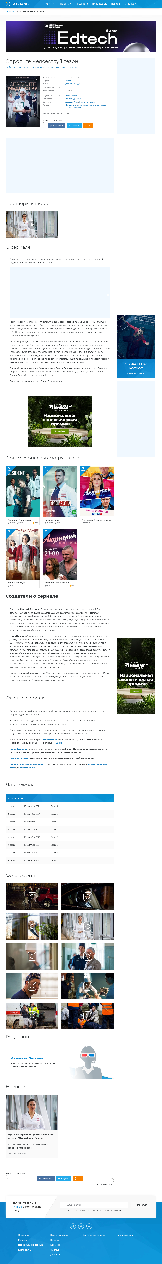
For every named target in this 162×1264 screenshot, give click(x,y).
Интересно (131, 4)
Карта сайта (24, 1250)
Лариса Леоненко (35, 764)
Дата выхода (38, 67)
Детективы (56, 1255)
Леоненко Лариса (87, 102)
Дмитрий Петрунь (19, 758)
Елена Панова (50, 739)
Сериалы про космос (94, 1235)
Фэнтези (55, 1250)
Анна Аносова (17, 764)
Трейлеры (10, 67)
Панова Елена (71, 105)
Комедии (55, 1240)
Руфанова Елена (86, 105)
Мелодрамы (78, 84)
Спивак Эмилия (102, 105)
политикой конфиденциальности (112, 1210)
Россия (68, 81)
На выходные (99, 4)
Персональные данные (30, 1245)
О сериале (23, 67)
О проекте (23, 1235)
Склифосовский (26, 767)
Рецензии (82, 4)
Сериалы (10, 11)
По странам (66, 4)
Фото (50, 67)
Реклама (22, 1240)
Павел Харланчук (18, 749)
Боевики (55, 1245)
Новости (116, 4)
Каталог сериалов (59, 1235)
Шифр (59, 743)
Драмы (68, 84)
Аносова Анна (71, 102)
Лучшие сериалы (124, 1235)
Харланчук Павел (73, 108)
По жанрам (50, 4)
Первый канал (71, 96)
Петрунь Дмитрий (73, 99)
